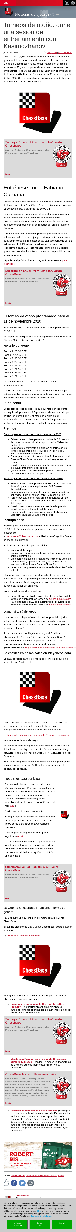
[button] (22, 3)
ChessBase (22, 1195)
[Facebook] (14, 1183)
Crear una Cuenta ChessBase (23, 935)
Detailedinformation (17, 1224)
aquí (12, 805)
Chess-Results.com (60, 598)
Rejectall (39, 1224)
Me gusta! (52, 52)
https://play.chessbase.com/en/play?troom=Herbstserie (38, 734)
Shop (7, 3)
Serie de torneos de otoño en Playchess (45, 1175)
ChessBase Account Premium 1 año (30, 1074)
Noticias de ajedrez (32, 14)
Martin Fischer (18, 1175)
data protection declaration (41, 1216)
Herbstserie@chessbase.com (22, 536)
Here (39, 1211)
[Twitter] (22, 1183)
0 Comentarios (65, 52)
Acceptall (62, 1224)
